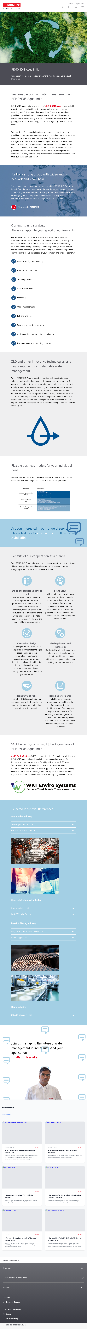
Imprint (8, 1297)
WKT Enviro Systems (21, 756)
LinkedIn (19, 538)
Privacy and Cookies (12, 1302)
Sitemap (8, 1314)
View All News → (7, 1114)
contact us (46, 533)
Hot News (37, 1147)
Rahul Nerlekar (28, 1057)
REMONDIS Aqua (53, 106)
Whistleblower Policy (13, 1309)
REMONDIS (34, 207)
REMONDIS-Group (11, 1318)
